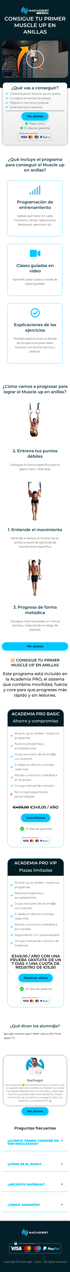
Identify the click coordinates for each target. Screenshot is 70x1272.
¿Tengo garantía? (23, 1205)
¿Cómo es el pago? (24, 1164)
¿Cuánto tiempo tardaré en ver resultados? (33, 1142)
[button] (35, 59)
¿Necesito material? (26, 1184)
